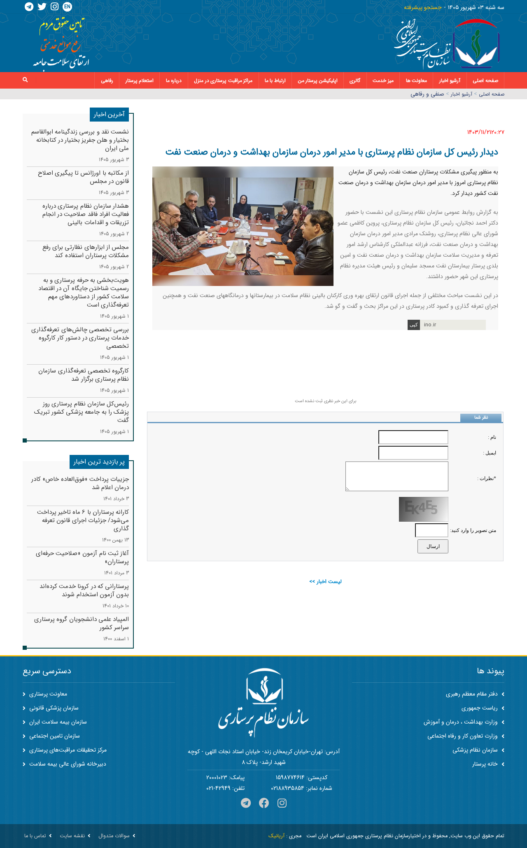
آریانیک (276, 836)
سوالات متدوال (114, 836)
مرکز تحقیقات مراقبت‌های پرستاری (67, 749)
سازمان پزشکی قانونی (53, 707)
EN (67, 7)
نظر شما (481, 417)
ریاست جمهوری (480, 707)
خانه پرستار (485, 763)
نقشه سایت (72, 836)
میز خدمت (383, 80)
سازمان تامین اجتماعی (54, 735)
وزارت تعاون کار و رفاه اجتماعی (463, 735)
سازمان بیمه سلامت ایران (57, 721)
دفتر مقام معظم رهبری (472, 693)
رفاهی (107, 80)
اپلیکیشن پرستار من (318, 80)
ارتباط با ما (275, 80)
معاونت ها (416, 80)
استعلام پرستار (140, 80)
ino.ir (430, 325)
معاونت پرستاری (47, 693)
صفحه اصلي (491, 94)
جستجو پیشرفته (423, 7)
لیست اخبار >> (325, 581)
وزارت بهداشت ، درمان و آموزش (461, 721)
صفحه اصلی (485, 80)
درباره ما (174, 80)
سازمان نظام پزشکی (475, 749)
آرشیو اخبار (450, 80)
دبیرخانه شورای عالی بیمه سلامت (67, 763)
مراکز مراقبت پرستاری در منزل (223, 80)
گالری (355, 80)
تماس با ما (35, 836)
